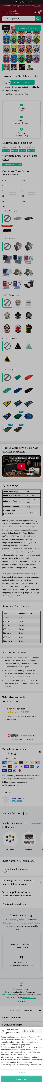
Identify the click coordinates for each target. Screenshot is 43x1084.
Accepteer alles (21, 1079)
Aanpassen (21, 1072)
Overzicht (30, 1031)
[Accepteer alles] (39, 1031)
